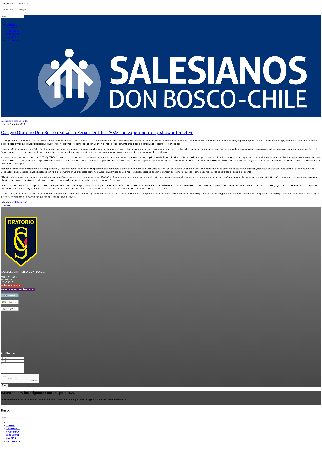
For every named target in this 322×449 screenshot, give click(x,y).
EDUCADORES (12, 34)
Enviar (4, 385)
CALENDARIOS (13, 27)
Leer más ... (6, 205)
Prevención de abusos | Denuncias (18, 289)
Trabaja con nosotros (11, 285)
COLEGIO (10, 24)
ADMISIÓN (11, 37)
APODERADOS (12, 30)
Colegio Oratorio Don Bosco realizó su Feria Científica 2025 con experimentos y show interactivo (97, 132)
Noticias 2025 (21, 202)
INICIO (9, 21)
